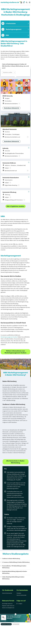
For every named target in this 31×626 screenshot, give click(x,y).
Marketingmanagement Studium (9, 337)
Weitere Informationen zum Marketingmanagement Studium (15, 352)
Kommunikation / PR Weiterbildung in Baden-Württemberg (14, 566)
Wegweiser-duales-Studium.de (8, 605)
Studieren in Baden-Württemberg (11, 558)
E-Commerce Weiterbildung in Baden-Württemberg (15, 562)
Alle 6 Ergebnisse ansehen (15, 206)
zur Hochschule (16, 624)
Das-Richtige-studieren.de (7, 603)
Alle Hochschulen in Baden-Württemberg (15, 462)
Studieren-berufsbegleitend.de (8, 607)
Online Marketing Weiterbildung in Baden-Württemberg (13, 577)
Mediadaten (19, 593)
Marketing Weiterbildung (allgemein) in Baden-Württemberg (14, 572)
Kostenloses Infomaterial (6, 624)
